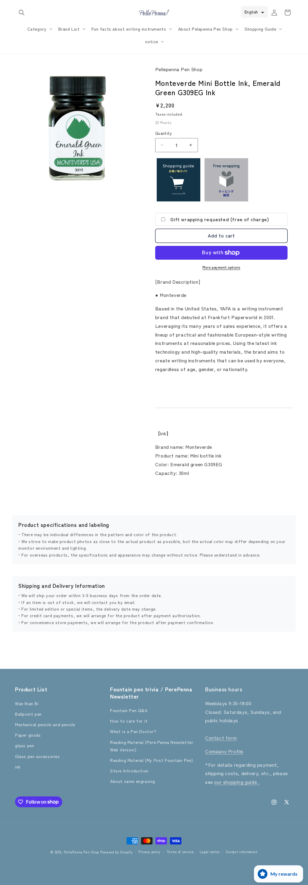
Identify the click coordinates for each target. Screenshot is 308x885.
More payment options (221, 267)
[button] (21, 12)
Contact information (242, 851)
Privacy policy (149, 851)
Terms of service (180, 851)
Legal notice (210, 851)
